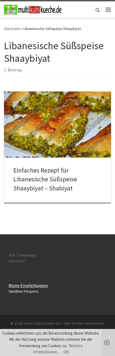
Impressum (17, 261)
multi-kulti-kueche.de (42, 323)
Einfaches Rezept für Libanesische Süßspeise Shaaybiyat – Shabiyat (45, 179)
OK (66, 351)
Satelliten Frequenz (24, 291)
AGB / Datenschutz (23, 255)
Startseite (12, 28)
